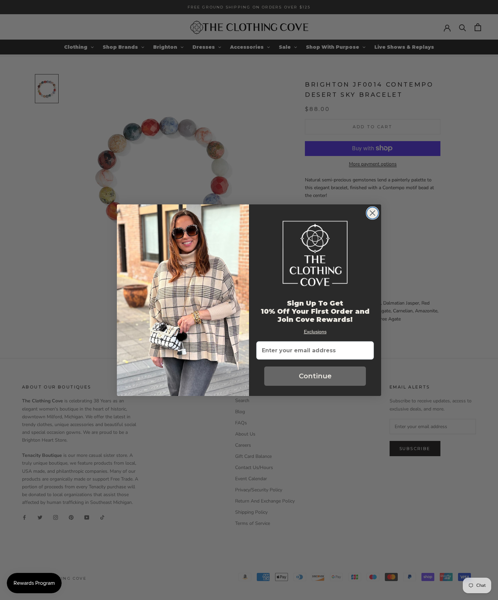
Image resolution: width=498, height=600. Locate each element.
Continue (315, 376)
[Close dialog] (372, 213)
